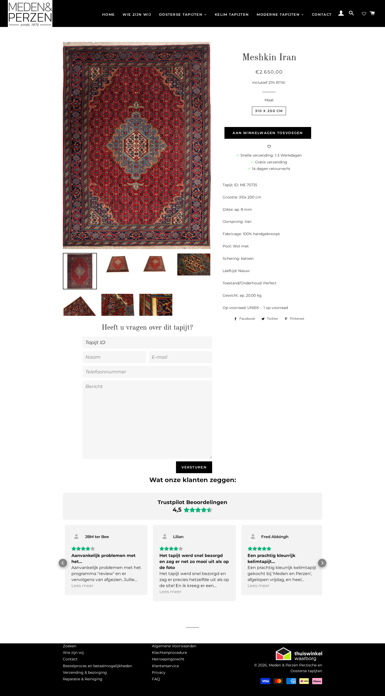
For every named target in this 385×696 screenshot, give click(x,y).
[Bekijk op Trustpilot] (74, 537)
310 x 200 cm (269, 111)
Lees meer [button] (80, 585)
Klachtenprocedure (169, 652)
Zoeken (69, 646)
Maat (269, 100)
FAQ (156, 679)
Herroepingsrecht (168, 659)
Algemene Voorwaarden (174, 646)
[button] (63, 563)
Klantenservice (165, 666)
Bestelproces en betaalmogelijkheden (97, 666)
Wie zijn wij (73, 652)
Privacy (159, 672)
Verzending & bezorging (85, 672)
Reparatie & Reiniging (82, 679)
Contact (70, 659)
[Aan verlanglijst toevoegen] (269, 146)
